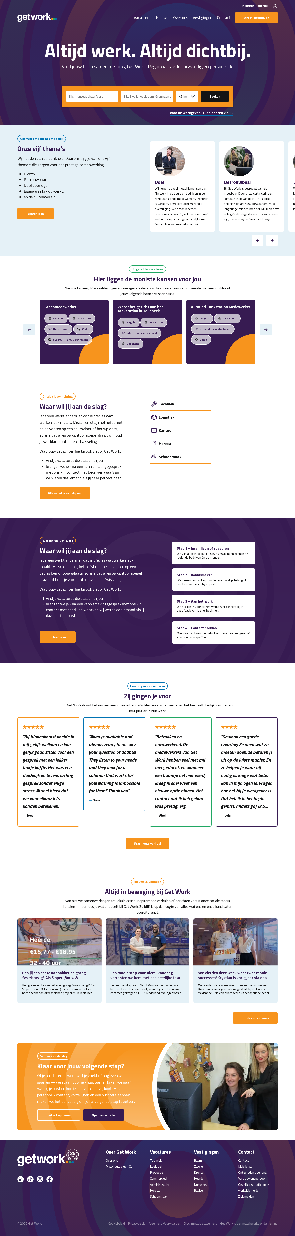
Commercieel (158, 1178)
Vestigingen (202, 18)
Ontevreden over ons (252, 1172)
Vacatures (142, 18)
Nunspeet (200, 1184)
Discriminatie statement (200, 1223)
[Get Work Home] (37, 17)
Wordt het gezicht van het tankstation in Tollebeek (140, 309)
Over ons (180, 18)
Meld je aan (245, 1166)
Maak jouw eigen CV (119, 1166)
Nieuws (162, 18)
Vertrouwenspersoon (252, 1178)
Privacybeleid (136, 1223)
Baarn (198, 1160)
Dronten (199, 1172)
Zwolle (198, 1166)
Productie (156, 1172)
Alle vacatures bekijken (65, 493)
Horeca (155, 1190)
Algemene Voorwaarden (165, 1223)
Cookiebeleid (116, 1223)
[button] (257, 240)
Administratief (160, 1184)
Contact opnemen (59, 1115)
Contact (224, 18)
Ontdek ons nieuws (255, 1018)
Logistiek (156, 1166)
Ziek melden (246, 1196)
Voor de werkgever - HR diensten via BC (201, 112)
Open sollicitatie (104, 1115)
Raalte (198, 1190)
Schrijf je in (35, 213)
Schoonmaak (158, 1196)
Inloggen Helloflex (255, 5)
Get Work (34, 1223)
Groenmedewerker (60, 307)
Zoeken (215, 96)
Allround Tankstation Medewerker (220, 307)
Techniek (156, 1160)
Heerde (199, 1178)
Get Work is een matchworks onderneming (249, 1223)
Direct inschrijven (256, 17)
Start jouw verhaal (147, 843)
